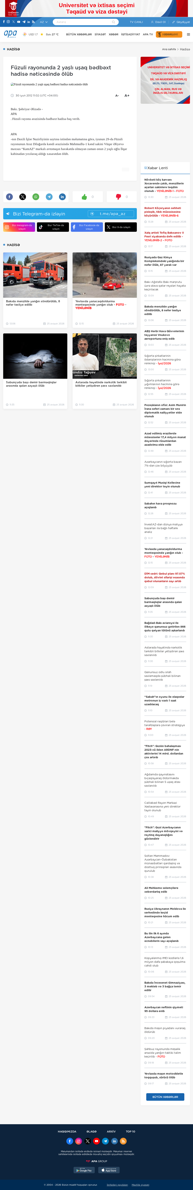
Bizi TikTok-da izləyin (56, 227)
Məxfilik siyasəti (140, 1184)
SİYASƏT (100, 34)
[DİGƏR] (187, 34)
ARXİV (111, 1131)
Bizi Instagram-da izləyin (22, 227)
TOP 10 (130, 1131)
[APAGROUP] (96, 1161)
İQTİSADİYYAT (130, 34)
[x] (87, 1141)
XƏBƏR (113, 34)
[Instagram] (8, 22)
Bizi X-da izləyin (121, 227)
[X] (13, 22)
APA (14, 114)
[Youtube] (18, 22)
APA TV (148, 34)
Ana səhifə (169, 49)
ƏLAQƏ (91, 1131)
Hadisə (185, 49)
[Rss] (33, 22)
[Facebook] (4, 22)
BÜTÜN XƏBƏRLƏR (79, 34)
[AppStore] (109, 1170)
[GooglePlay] (84, 1170)
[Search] (113, 22)
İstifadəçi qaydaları (117, 1184)
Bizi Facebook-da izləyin (89, 227)
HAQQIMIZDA (67, 1131)
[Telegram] (23, 22)
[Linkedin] (29, 22)
